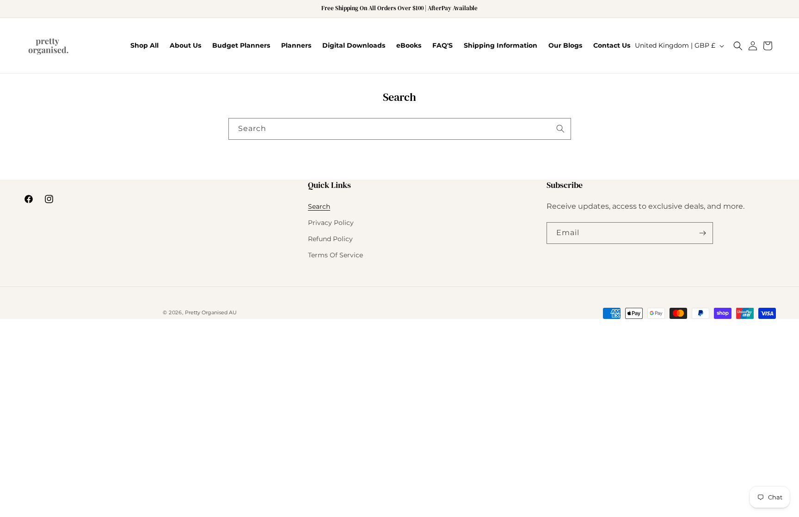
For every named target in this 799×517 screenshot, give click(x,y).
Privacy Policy (331, 222)
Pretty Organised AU (211, 312)
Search (319, 206)
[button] (738, 46)
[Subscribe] (702, 233)
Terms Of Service (335, 255)
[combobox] (400, 128)
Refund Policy (330, 239)
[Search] (560, 128)
